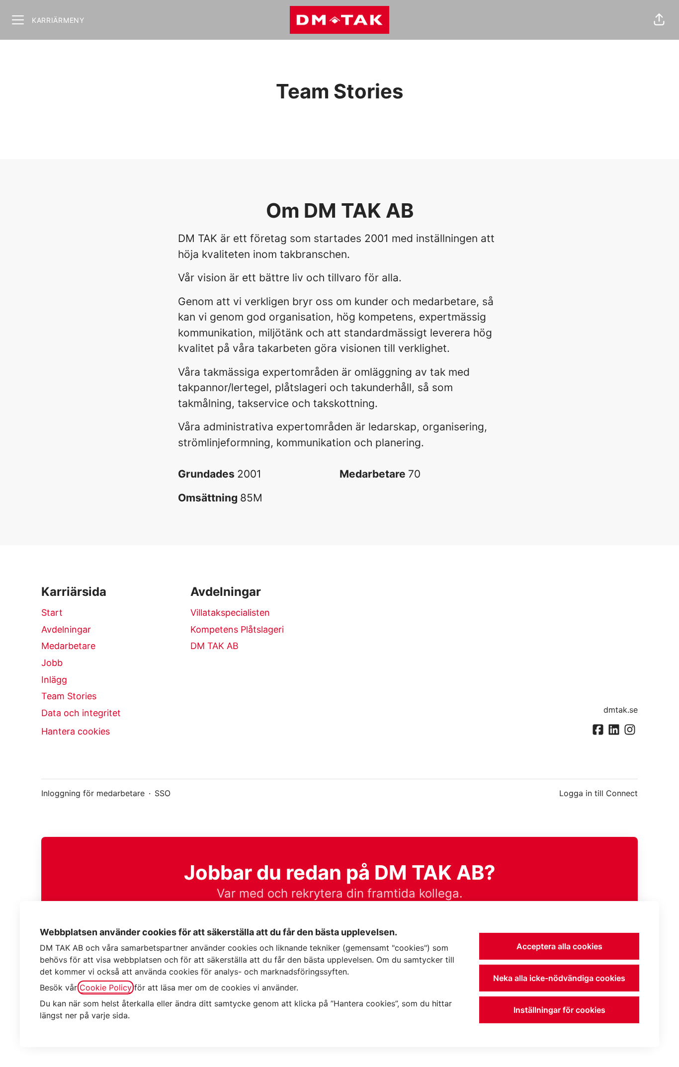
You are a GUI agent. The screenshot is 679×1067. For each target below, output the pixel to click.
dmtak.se (620, 710)
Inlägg (54, 679)
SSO (162, 793)
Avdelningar (66, 629)
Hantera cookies (75, 731)
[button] (659, 20)
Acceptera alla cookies (559, 946)
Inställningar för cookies (559, 1010)
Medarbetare (68, 646)
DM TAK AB (214, 646)
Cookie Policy (106, 987)
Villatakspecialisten (230, 612)
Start (52, 612)
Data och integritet (81, 713)
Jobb (52, 662)
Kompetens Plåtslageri (237, 629)
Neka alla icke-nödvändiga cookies (559, 978)
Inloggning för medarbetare (93, 793)
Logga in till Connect (598, 793)
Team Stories (68, 696)
